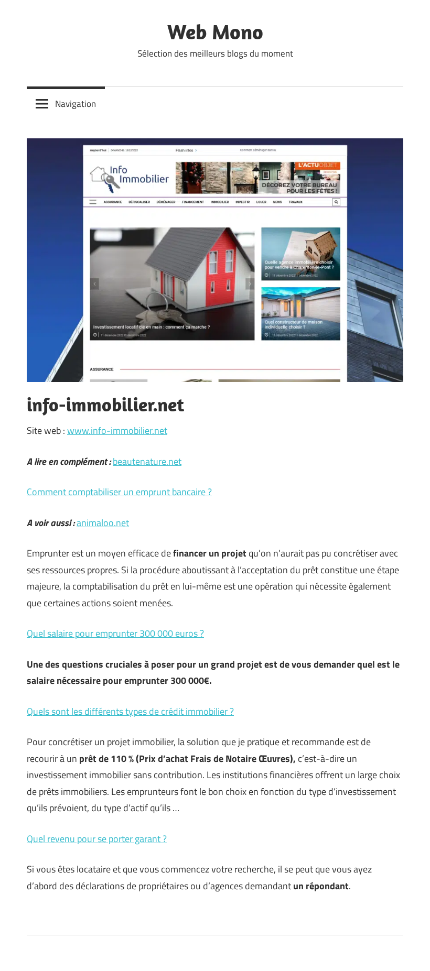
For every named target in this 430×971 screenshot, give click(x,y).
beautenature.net (147, 461)
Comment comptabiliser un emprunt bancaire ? (119, 492)
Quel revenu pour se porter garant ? (97, 839)
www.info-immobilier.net (117, 430)
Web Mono (215, 31)
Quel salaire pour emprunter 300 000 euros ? (115, 633)
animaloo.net (103, 523)
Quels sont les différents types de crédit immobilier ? (130, 711)
